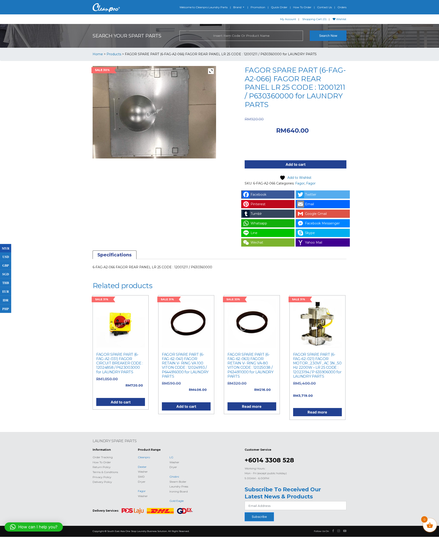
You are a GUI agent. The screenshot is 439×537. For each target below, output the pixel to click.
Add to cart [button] (121, 402)
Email (309, 204)
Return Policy (102, 467)
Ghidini (174, 476)
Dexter (142, 467)
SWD (141, 476)
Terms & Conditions (105, 472)
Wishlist (340, 19)
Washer (143, 471)
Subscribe (259, 517)
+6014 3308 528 (269, 460)
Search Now (328, 35)
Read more (252, 406)
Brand (237, 7)
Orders (341, 7)
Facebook (258, 194)
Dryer (141, 481)
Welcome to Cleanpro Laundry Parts (203, 7)
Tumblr (256, 214)
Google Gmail (316, 214)
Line (254, 233)
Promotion (258, 7)
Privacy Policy (102, 477)
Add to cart (295, 164)
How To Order (302, 7)
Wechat (257, 242)
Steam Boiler (177, 481)
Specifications (114, 255)
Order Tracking (103, 457)
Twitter (310, 194)
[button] (34, 527)
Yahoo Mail (313, 242)
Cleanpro (144, 457)
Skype (310, 233)
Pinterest (258, 204)
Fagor (300, 183)
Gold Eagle (176, 501)
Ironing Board (178, 491)
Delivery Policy (102, 482)
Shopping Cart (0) (314, 19)
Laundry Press (178, 486)
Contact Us (324, 7)
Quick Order (279, 7)
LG (171, 457)
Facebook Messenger (322, 223)
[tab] (115, 254)
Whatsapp (259, 223)
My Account (288, 19)
